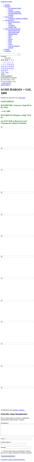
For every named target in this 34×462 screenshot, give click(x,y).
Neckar (10, 39)
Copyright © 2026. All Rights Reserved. (13, 459)
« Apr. (2, 72)
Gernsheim (11, 25)
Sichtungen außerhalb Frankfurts (18, 18)
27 (13, 68)
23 (5, 68)
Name (3, 439)
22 (3, 68)
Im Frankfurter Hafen (14, 8)
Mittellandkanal (13, 34)
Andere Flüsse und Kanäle (12, 29)
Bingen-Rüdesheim (14, 22)
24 (7, 68)
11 (9, 64)
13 (13, 64)
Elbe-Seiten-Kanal (13, 32)
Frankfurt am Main (6, 1)
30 (5, 70)
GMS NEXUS (6, 83)
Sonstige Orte (12, 27)
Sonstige (10, 15)
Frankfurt (7, 6)
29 (3, 70)
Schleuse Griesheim (14, 11)
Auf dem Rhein (9, 20)
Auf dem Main (9, 17)
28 (2, 70)
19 (11, 66)
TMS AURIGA (5, 85)
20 (13, 66)
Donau (10, 44)
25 (9, 68)
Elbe (9, 37)
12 (11, 64)
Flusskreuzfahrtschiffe (14, 13)
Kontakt (7, 49)
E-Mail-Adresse (6, 442)
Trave (10, 42)
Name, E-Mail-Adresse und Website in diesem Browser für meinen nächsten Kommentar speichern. (16, 452)
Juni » (7, 72)
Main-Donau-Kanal (14, 30)
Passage (10, 10)
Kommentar (5, 423)
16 (5, 66)
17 (7, 66)
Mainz (10, 23)
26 (11, 68)
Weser (10, 35)
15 (3, 66)
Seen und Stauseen (14, 46)
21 (2, 68)
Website (3, 447)
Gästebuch (8, 51)
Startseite (7, 5)
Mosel (10, 41)
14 (2, 66)
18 (9, 66)
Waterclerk (22, 98)
